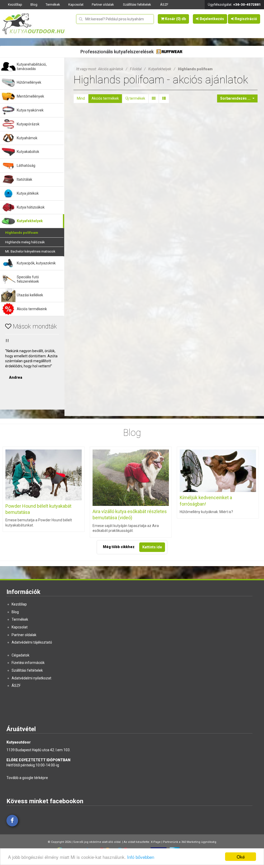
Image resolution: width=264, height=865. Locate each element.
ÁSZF (164, 4)
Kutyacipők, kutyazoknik (36, 263)
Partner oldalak (103, 4)
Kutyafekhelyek (30, 221)
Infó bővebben (140, 857)
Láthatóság (26, 165)
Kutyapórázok (28, 124)
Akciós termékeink (32, 309)
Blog (33, 4)
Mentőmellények (30, 96)
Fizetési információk (28, 663)
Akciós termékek (105, 98)
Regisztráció (245, 19)
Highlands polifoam (21, 233)
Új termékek (135, 98)
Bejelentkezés (211, 19)
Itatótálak (24, 179)
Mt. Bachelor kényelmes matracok (30, 251)
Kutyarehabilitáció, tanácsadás (32, 66)
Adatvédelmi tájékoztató (32, 642)
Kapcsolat (76, 4)
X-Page (156, 842)
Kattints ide (152, 547)
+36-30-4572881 (247, 4)
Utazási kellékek (30, 295)
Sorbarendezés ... (235, 98)
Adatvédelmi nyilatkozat (31, 678)
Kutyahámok (27, 138)
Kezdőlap (15, 4)
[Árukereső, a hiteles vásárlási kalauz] (32, 395)
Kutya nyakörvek (30, 110)
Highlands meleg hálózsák (25, 242)
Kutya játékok (28, 193)
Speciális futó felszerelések (28, 279)
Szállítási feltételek (137, 4)
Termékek (53, 4)
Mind (81, 98)
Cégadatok (20, 655)
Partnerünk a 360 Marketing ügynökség (189, 842)
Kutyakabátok (28, 152)
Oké (241, 856)
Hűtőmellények (29, 82)
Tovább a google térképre (27, 778)
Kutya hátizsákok (31, 207)
